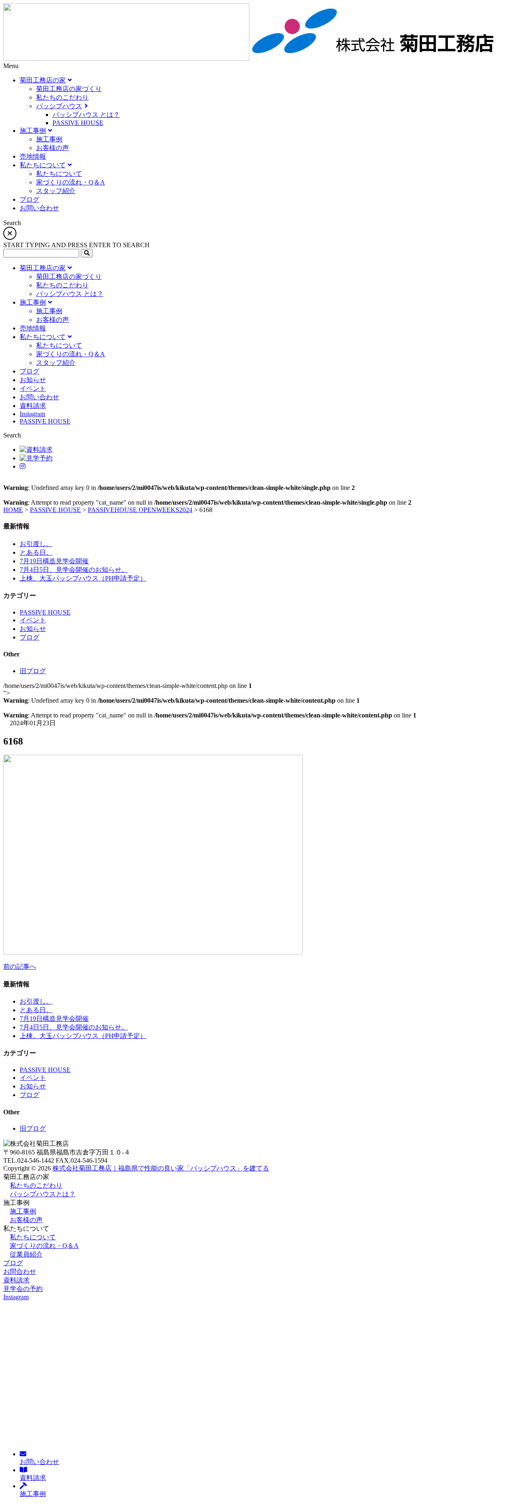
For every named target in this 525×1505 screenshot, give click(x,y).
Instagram (16, 1296)
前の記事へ (19, 966)
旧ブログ (33, 670)
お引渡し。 (36, 543)
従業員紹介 (26, 1254)
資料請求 (16, 1280)
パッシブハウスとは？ (42, 1194)
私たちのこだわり (36, 1185)
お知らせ (33, 628)
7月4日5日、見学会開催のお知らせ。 (74, 569)
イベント (33, 620)
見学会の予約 (23, 1288)
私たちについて (33, 1237)
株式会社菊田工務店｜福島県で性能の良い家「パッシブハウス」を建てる (160, 1168)
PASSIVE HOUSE (45, 612)
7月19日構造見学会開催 (54, 561)
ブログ (29, 637)
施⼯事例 (23, 1211)
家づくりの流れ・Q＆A (44, 1245)
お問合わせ (19, 1271)
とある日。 (36, 552)
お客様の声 (26, 1219)
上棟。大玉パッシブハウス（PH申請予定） (83, 578)
